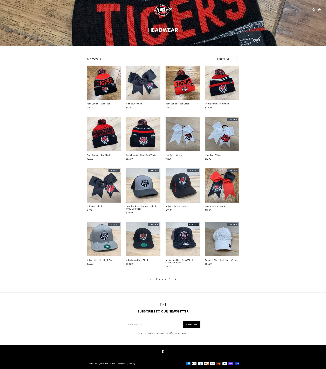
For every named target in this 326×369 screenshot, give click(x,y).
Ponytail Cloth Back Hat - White (221, 260)
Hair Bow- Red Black (215, 206)
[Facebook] (163, 351)
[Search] (313, 9)
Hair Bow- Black (134, 103)
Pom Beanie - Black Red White (141, 155)
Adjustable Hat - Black (177, 206)
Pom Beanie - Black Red (98, 103)
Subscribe (191, 324)
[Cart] (319, 9)
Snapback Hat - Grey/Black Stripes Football (179, 261)
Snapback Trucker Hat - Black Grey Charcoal (141, 207)
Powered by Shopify (126, 363)
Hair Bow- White (174, 155)
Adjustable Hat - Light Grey (100, 260)
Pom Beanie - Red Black (177, 103)
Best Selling (223, 58)
